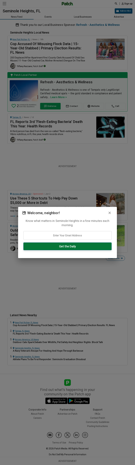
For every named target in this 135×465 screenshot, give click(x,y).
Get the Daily (67, 246)
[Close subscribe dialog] (109, 213)
